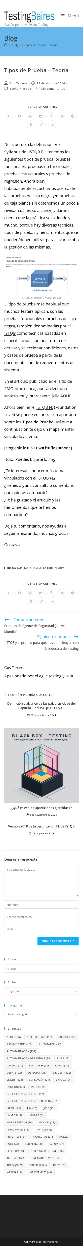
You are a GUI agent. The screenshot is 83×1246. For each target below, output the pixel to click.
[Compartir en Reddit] (73, 116)
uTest (59, 1165)
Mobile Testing (20, 1122)
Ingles (38, 1087)
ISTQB (27, 88)
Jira (32, 1108)
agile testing (39, 1037)
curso (62, 1065)
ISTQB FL (44, 407)
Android (66, 1037)
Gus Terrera (18, 83)
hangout (16, 1087)
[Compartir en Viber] (51, 116)
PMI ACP (44, 1129)
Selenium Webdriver (47, 1151)
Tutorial (38, 1165)
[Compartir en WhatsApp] (52, 124)
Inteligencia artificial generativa (33, 1101)
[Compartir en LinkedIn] (41, 116)
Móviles (47, 1122)
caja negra (39, 567)
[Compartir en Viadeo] (41, 124)
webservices (41, 1172)
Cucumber (39, 1065)
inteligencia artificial (25, 1094)
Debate (14, 1072)
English (15, 1079)
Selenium (16, 1151)
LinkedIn (15, 1115)
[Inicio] (5, 45)
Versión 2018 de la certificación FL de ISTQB (41, 826)
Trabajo (15, 1165)
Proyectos (43, 1136)
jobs (49, 1108)
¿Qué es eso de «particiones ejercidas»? (41, 808)
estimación (39, 1079)
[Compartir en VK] (62, 116)
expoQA (63, 1079)
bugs (63, 1058)
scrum (57, 1144)
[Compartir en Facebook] (19, 116)
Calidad (15, 1065)
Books (13, 88)
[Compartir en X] (9, 116)
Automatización (21, 1051)
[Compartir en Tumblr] (31, 124)
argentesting (20, 1044)
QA (63, 1136)
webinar (15, 1172)
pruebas (59, 567)
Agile (14, 1037)
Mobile (37, 1115)
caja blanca (24, 567)
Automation (50, 1044)
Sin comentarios (53, 88)
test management (45, 1158)
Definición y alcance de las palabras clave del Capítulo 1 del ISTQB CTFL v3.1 (41, 705)
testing (15, 1158)
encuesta (61, 1072)
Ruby (13, 1144)
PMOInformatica (19, 388)
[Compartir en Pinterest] (30, 116)
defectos (37, 1072)
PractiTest (17, 1136)
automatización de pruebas (29, 1058)
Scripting (34, 1144)
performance (18, 1129)
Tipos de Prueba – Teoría (41, 45)
